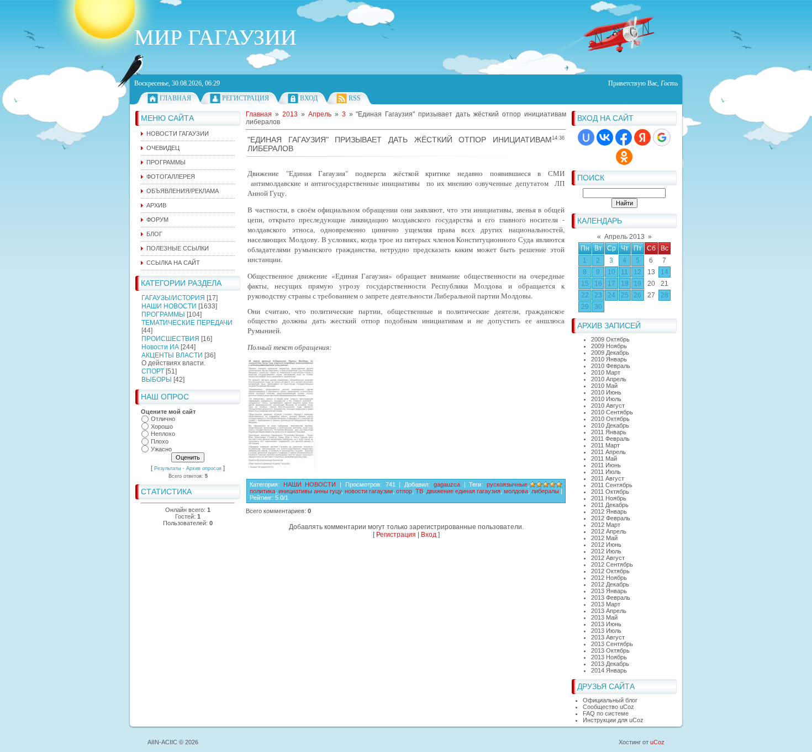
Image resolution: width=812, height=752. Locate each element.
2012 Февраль (610, 518)
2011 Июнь (606, 465)
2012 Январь (609, 511)
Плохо (159, 441)
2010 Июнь (606, 392)
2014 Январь (609, 670)
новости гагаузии (369, 491)
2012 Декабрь (610, 584)
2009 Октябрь (610, 339)
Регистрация (245, 98)
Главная (175, 98)
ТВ (419, 491)
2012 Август (608, 557)
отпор (404, 491)
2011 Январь (608, 432)
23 (598, 295)
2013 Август (608, 637)
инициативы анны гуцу (309, 491)
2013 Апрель (608, 610)
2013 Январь (609, 591)
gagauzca (447, 484)
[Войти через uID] (586, 137)
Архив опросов (204, 468)
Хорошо (162, 426)
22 (585, 295)
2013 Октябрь (610, 650)
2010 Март (605, 372)
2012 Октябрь (610, 571)
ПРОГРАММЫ (163, 314)
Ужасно (161, 449)
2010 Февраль (610, 365)
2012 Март (605, 524)
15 (585, 283)
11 (624, 272)
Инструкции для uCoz (613, 720)
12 (637, 272)
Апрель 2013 (624, 237)
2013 (290, 114)
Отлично (163, 418)
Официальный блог (610, 700)
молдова (516, 491)
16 (598, 283)
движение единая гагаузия (463, 491)
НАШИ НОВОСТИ (169, 306)
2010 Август (608, 405)
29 (585, 307)
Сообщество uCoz (608, 706)
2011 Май (604, 458)
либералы (545, 491)
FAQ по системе (606, 713)
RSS (355, 98)
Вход (309, 98)
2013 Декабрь (610, 663)
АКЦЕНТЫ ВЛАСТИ (172, 355)
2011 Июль (606, 471)
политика (262, 491)
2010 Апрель (608, 379)
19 (637, 283)
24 (611, 295)
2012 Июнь (606, 544)
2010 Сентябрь (612, 412)
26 (637, 295)
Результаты (167, 468)
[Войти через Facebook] (623, 137)
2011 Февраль (610, 438)
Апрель (319, 114)
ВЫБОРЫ (156, 379)
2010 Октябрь (610, 418)
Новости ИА (160, 347)
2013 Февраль (610, 597)
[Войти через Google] (662, 137)
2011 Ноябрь (608, 498)
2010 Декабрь (610, 425)
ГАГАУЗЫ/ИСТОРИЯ (173, 298)
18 (625, 283)
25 (625, 295)
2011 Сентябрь (611, 485)
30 (598, 307)
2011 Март (605, 445)
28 (664, 295)
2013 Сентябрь (612, 644)
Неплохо (163, 434)
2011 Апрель (608, 452)
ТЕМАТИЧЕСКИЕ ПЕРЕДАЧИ (187, 323)
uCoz (657, 742)
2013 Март (605, 604)
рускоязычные (507, 484)
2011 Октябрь (610, 491)
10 (611, 272)
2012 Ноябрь (609, 577)
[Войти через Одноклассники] (624, 156)
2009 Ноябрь (609, 346)
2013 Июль (606, 630)
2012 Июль (606, 551)
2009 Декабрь (610, 352)
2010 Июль (606, 399)
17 (611, 283)
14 (664, 272)
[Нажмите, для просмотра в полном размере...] (281, 467)
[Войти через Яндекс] (642, 137)
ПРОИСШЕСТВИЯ (170, 339)
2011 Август (607, 478)
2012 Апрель (608, 531)
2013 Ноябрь (609, 657)
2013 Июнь (606, 624)
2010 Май (604, 385)
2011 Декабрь (610, 505)
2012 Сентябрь (612, 564)
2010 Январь (609, 359)
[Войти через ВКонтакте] (605, 137)
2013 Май (604, 617)
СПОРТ (152, 371)
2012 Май (604, 538)
